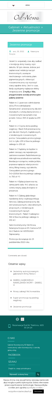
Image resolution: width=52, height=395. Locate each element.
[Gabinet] (14, 27)
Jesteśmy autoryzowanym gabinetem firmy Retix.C (25, 272)
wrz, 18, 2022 (18, 51)
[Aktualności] (31, 27)
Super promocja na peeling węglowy (25, 299)
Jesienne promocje (22, 306)
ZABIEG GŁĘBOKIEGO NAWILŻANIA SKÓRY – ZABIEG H (27, 282)
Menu (27, 5)
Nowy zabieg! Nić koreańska (26, 291)
